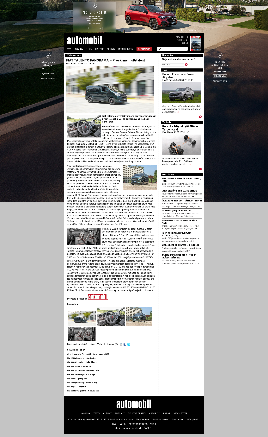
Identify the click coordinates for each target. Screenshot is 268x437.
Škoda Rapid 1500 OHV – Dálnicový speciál (182, 200)
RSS (114, 423)
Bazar (166, 413)
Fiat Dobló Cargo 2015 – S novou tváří (83, 391)
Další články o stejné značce (81, 344)
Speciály (111, 49)
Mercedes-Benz (125, 49)
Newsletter (182, 37)
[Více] (200, 117)
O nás (185, 43)
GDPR (122, 423)
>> (178, 112)
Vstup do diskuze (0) (107, 344)
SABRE (147, 428)
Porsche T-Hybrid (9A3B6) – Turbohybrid (180, 128)
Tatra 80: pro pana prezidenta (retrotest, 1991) (176, 234)
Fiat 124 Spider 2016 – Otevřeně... (81, 358)
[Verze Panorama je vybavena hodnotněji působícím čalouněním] (82, 340)
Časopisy (154, 413)
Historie (99, 49)
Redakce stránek (160, 419)
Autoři (153, 423)
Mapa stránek (142, 419)
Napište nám (178, 419)
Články (107, 413)
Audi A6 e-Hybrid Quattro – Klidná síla (180, 245)
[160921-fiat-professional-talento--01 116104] (82, 325)
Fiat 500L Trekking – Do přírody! (81, 374)
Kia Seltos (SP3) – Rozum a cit (176, 210)
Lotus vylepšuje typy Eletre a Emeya (179, 190)
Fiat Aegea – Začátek (76, 387)
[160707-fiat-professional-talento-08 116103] (111, 325)
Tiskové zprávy (137, 413)
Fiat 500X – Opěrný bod (77, 379)
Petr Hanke (71, 63)
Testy (89, 49)
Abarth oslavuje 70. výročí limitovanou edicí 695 (88, 354)
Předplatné (182, 40)
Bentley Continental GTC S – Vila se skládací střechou (179, 256)
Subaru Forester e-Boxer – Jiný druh (179, 76)
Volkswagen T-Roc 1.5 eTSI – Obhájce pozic (179, 221)
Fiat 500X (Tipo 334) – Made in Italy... (83, 383)
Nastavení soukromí (138, 423)
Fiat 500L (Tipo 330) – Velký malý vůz (83, 370)
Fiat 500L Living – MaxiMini (79, 366)
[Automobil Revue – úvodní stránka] (88, 56)
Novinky (79, 49)
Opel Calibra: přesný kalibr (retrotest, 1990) (181, 179)
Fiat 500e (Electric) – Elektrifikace (82, 362)
